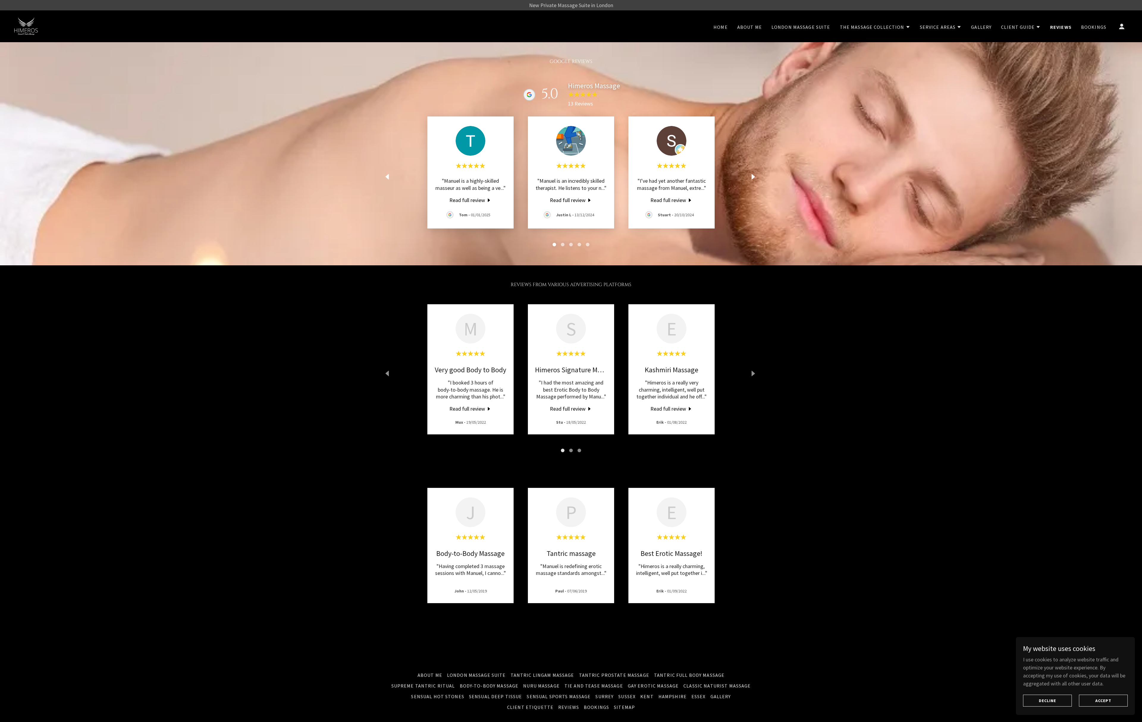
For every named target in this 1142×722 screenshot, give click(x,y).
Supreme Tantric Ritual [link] (423, 686)
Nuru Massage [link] (541, 686)
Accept (1103, 700)
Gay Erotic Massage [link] (653, 686)
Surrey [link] (604, 696)
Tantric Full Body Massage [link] (689, 675)
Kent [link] (647, 696)
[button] (875, 27)
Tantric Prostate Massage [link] (614, 675)
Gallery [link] (981, 27)
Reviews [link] (1061, 27)
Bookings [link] (1093, 27)
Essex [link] (698, 696)
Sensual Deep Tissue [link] (495, 696)
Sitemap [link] (624, 707)
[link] (26, 25)
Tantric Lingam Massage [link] (542, 675)
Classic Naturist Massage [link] (717, 686)
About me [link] (749, 27)
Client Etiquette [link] (530, 707)
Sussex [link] (627, 696)
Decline (1047, 700)
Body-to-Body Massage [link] (489, 686)
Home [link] (720, 27)
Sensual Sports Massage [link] (559, 696)
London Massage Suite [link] (800, 27)
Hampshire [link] (672, 696)
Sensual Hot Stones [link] (437, 696)
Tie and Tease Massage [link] (593, 686)
